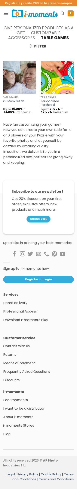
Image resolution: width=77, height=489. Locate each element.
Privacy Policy (28, 474)
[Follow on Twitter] (30, 254)
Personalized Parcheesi (50, 103)
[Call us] (46, 254)
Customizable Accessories (34, 35)
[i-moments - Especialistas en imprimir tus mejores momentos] (35, 13)
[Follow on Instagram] (22, 254)
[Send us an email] (38, 254)
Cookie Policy (51, 474)
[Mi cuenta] (71, 13)
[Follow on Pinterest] (54, 254)
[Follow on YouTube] (62, 254)
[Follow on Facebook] (14, 254)
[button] (5, 13)
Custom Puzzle (14, 101)
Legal (11, 474)
